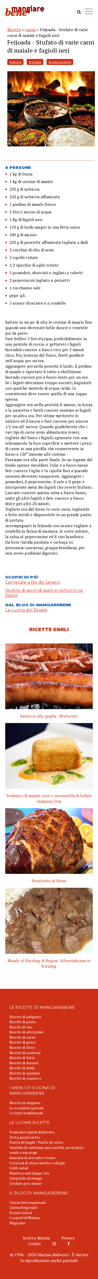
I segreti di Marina (24, 1217)
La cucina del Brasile (26, 610)
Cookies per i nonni (25, 1183)
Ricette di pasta (22, 1021)
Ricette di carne (22, 1037)
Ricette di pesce (22, 1042)
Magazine (17, 1222)
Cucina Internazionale (27, 1202)
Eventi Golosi (20, 1212)
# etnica (15, 62)
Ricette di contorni (25, 1052)
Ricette (14, 29)
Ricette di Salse (22, 1057)
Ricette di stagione (25, 1102)
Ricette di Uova (21, 1047)
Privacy (68, 1238)
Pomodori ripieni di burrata (31, 1131)
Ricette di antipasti (25, 1016)
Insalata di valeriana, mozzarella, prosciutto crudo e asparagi (46, 1150)
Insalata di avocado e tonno (32, 1157)
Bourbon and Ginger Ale (29, 1173)
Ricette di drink (22, 1067)
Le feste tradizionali (26, 1112)
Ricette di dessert (24, 1062)
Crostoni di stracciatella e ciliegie (37, 1162)
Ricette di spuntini (24, 1073)
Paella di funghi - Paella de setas (36, 1142)
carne (30, 29)
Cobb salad (18, 1167)
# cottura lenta (60, 62)
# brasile (35, 62)
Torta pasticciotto (24, 1137)
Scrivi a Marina (36, 1238)
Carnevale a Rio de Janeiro (32, 582)
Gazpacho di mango (25, 1178)
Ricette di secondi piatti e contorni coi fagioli (44, 593)
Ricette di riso (20, 1026)
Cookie (34, 1243)
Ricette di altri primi (26, 1031)
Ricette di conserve (25, 1078)
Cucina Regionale (23, 1207)
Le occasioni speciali (26, 1107)
